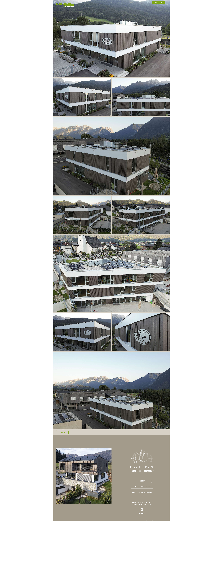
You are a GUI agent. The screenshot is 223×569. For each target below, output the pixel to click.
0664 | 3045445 (142, 481)
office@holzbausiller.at (142, 487)
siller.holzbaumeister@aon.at (142, 492)
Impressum (142, 513)
